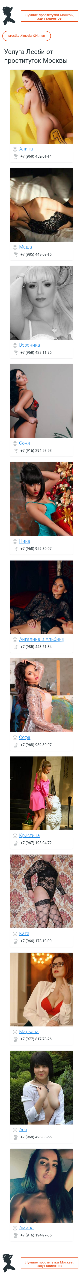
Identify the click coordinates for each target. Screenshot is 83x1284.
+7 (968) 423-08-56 (36, 1137)
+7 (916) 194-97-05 (36, 1235)
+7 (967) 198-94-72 (36, 842)
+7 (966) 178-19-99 (36, 941)
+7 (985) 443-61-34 (36, 646)
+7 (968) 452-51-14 (36, 156)
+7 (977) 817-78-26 (36, 1039)
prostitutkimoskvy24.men (26, 35)
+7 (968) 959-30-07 (36, 548)
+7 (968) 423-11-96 (36, 352)
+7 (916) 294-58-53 (36, 450)
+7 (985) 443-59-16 (36, 254)
